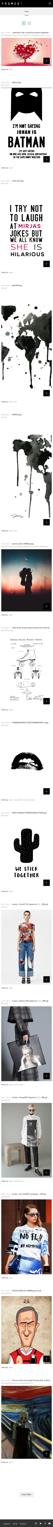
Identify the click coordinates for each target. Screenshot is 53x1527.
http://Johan (5, 85)
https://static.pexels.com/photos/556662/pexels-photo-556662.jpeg (24, 546)
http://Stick (4, 815)
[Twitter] (40, 1523)
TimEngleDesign (29, 800)
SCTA (15, 1524)
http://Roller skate (7, 630)
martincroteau (19, 1084)
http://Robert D (6, 1293)
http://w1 (4, 417)
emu (15, 401)
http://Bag (4, 1003)
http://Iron (4, 907)
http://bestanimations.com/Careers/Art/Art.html (17, 1383)
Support (7, 1524)
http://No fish (5, 1197)
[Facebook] (44, 1523)
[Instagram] (35, 1523)
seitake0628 (18, 800)
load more (26, 1495)
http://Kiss (4, 725)
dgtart (11, 69)
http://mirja (4, 183)
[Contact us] (48, 1523)
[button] (50, 3)
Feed (27, 11)
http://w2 (4, 288)
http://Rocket (5, 1100)
